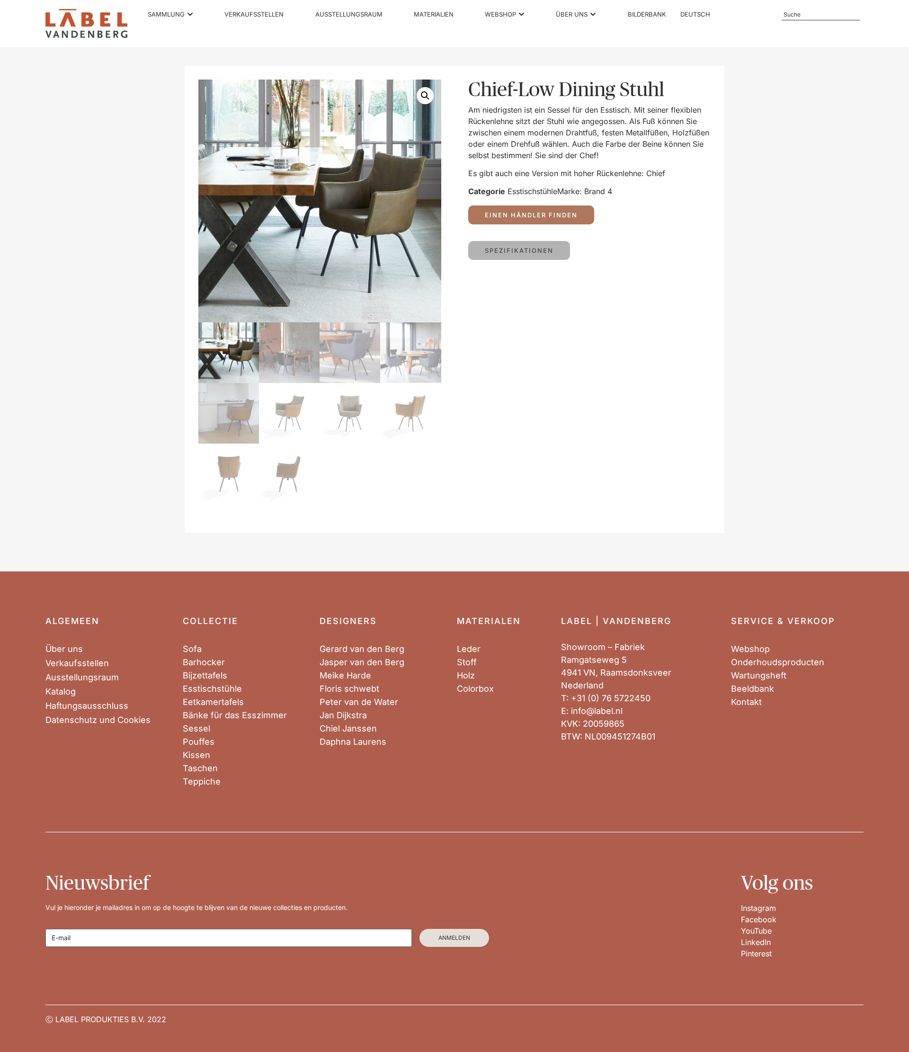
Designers (348, 621)
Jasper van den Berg (362, 662)
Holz (466, 675)
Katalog (60, 691)
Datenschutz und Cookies (98, 720)
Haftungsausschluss (86, 706)
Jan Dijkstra (343, 715)
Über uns (64, 649)
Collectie (210, 621)
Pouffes (198, 742)
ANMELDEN (454, 937)
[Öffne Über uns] (593, 14)
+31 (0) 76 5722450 (611, 698)
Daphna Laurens (353, 742)
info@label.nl (597, 711)
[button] (425, 95)
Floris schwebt (349, 689)
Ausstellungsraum (82, 677)
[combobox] (821, 14)
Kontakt (746, 702)
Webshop (750, 649)
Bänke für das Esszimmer (235, 715)
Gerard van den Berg (362, 649)
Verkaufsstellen (77, 663)
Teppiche (202, 781)
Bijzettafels (205, 675)
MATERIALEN (489, 621)
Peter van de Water (359, 702)
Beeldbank (752, 689)
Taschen (200, 768)
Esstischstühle (532, 191)
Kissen (196, 755)
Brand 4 (598, 191)
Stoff (467, 662)
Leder (469, 649)
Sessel (196, 728)
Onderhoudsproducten (777, 662)
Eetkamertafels (213, 702)
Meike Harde (345, 675)
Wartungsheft (758, 675)
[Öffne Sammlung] (190, 14)
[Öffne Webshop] (521, 14)
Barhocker (204, 662)
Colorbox (475, 689)
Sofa (192, 649)
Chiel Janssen (348, 728)
